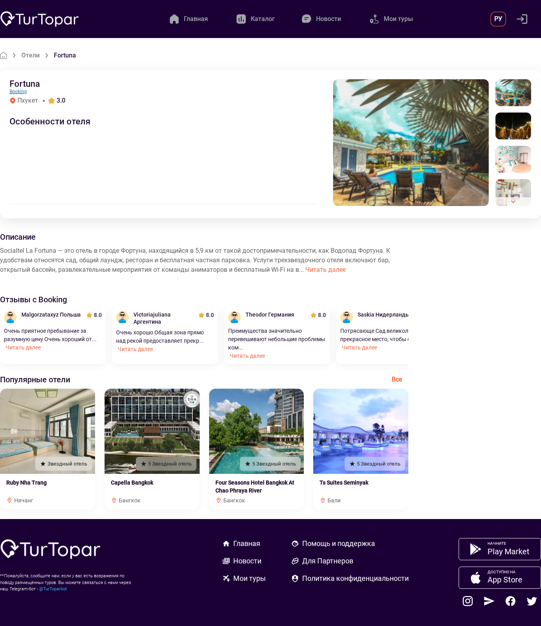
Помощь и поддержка (338, 543)
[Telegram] (489, 601)
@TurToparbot (53, 589)
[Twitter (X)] (532, 601)
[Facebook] (510, 601)
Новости (247, 561)
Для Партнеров (327, 561)
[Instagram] (468, 601)
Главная (246, 543)
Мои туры (249, 578)
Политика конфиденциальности (355, 578)
